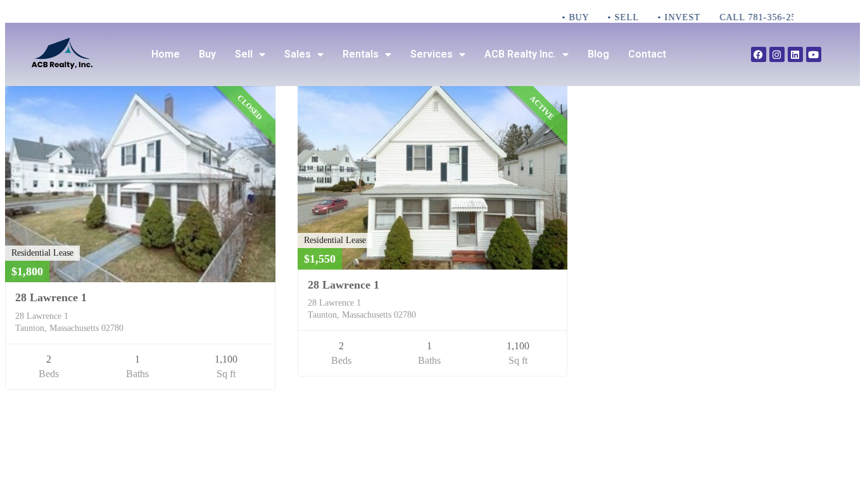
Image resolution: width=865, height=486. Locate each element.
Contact (647, 54)
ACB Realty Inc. (520, 54)
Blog (598, 54)
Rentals (361, 54)
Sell (244, 54)
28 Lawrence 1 (51, 297)
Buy (207, 54)
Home (165, 54)
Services (431, 54)
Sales (297, 54)
